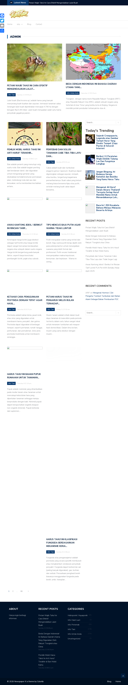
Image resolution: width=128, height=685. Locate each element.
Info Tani (11, 95)
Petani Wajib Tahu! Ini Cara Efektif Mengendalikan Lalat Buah (53, 3)
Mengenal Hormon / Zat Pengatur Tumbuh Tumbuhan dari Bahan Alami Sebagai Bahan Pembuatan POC (103, 296)
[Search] (118, 122)
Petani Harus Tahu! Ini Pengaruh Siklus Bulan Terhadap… (60, 300)
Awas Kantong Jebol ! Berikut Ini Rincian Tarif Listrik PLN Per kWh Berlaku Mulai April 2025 (103, 267)
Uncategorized (74, 638)
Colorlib (40, 681)
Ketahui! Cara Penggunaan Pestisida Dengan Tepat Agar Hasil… (24, 300)
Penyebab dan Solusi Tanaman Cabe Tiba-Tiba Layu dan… (63, 153)
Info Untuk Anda (73, 93)
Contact (39, 24)
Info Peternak (73, 624)
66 (21, 591)
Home (9, 24)
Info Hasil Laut (74, 620)
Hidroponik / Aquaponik (78, 615)
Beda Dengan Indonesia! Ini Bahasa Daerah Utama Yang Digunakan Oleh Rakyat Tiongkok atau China (101, 239)
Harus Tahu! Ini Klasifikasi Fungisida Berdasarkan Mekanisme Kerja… (61, 543)
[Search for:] (98, 122)
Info (18, 24)
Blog (29, 24)
